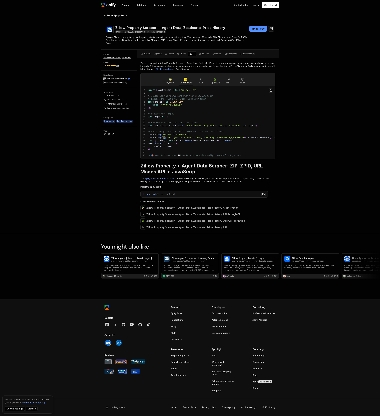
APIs (214, 355)
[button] (182, 307)
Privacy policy (209, 407)
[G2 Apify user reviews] (109, 371)
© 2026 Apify (269, 407)
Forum (174, 368)
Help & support (178, 355)
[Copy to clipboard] (271, 90)
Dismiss (32, 408)
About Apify (258, 355)
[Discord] (140, 324)
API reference (219, 326)
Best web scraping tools (221, 373)
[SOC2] (118, 342)
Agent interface (179, 375)
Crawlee (175, 339)
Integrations (177, 320)
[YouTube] (131, 324)
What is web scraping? (218, 363)
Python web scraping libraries (223, 382)
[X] (115, 324)
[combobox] (271, 29)
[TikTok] (148, 324)
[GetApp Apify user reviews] (108, 361)
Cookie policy (228, 407)
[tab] (145, 53)
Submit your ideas (180, 362)
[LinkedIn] (106, 324)
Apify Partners (259, 320)
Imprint (174, 407)
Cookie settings (248, 407)
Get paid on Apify (221, 333)
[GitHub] (123, 324)
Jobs (261, 381)
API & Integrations (164, 69)
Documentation (220, 313)
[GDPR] (108, 342)
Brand (255, 388)
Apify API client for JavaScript (159, 178)
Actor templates (220, 320)
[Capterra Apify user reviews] (137, 361)
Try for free (258, 28)
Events (255, 368)
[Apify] (108, 5)
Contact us (258, 362)
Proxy (173, 326)
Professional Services (263, 313)
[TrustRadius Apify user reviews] (122, 371)
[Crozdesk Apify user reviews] (135, 371)
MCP (173, 333)
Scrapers (216, 390)
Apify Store (176, 313)
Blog (254, 375)
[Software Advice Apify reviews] (121, 361)
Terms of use (189, 407)
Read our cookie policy (33, 402)
